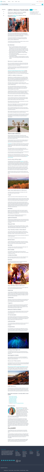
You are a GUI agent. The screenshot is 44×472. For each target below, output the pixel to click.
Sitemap (27, 470)
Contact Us (38, 453)
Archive (36, 9)
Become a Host (41, 1)
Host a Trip (31, 451)
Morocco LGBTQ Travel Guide (13, 397)
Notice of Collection (16, 470)
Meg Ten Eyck (16, 15)
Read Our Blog (17, 452)
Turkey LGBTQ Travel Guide (13, 398)
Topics (33, 9)
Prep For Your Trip (17, 455)
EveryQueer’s (9, 143)
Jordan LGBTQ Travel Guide (13, 402)
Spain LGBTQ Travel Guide (12, 399)
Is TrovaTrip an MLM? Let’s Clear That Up (35, 14)
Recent (31, 9)
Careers (38, 451)
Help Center (24, 456)
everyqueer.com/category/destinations (18, 403)
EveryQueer (14, 16)
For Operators (31, 452)
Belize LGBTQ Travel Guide (12, 400)
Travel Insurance (25, 453)
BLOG (18, 1)
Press (37, 452)
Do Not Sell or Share (22, 470)
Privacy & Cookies (11, 470)
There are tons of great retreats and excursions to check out (16, 70)
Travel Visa (24, 454)
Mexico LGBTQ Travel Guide (13, 396)
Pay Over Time (24, 452)
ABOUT (16, 1)
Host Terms (31, 453)
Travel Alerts (24, 455)
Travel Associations (18, 454)
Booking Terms (25, 451)
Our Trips (16, 451)
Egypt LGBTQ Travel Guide (12, 401)
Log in (37, 1)
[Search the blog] (42, 4)
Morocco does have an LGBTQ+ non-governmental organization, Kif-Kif (17, 366)
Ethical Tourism (17, 453)
